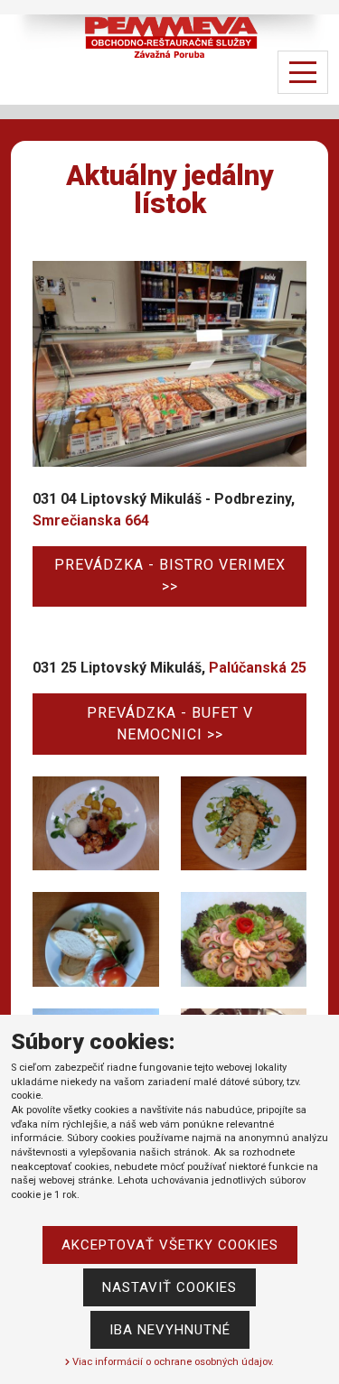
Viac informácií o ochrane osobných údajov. (172, 1362)
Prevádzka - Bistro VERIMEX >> (170, 575)
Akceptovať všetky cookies (169, 1245)
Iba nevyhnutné (170, 1330)
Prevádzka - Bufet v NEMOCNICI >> (170, 723)
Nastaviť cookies (169, 1287)
